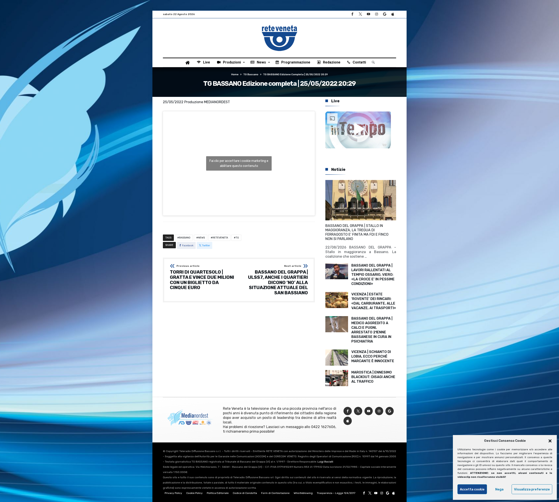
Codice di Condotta (245, 493)
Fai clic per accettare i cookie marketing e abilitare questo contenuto (238, 163)
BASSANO (184, 237)
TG (237, 237)
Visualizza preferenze (532, 489)
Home (234, 74)
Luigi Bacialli (325, 461)
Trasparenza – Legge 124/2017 (336, 493)
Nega (499, 489)
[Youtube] (368, 14)
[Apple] (392, 14)
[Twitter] (360, 14)
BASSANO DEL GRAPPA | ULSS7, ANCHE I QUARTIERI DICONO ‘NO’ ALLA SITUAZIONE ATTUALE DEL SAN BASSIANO (278, 280)
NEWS (201, 237)
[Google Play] (384, 14)
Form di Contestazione (275, 493)
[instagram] (376, 14)
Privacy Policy (173, 493)
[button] (550, 441)
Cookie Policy (194, 493)
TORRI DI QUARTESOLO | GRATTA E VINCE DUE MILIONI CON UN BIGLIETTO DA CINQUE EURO (202, 277)
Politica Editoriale (218, 493)
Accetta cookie (472, 489)
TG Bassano (250, 74)
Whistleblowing (303, 493)
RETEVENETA (220, 237)
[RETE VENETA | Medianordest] (279, 24)
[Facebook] (352, 14)
